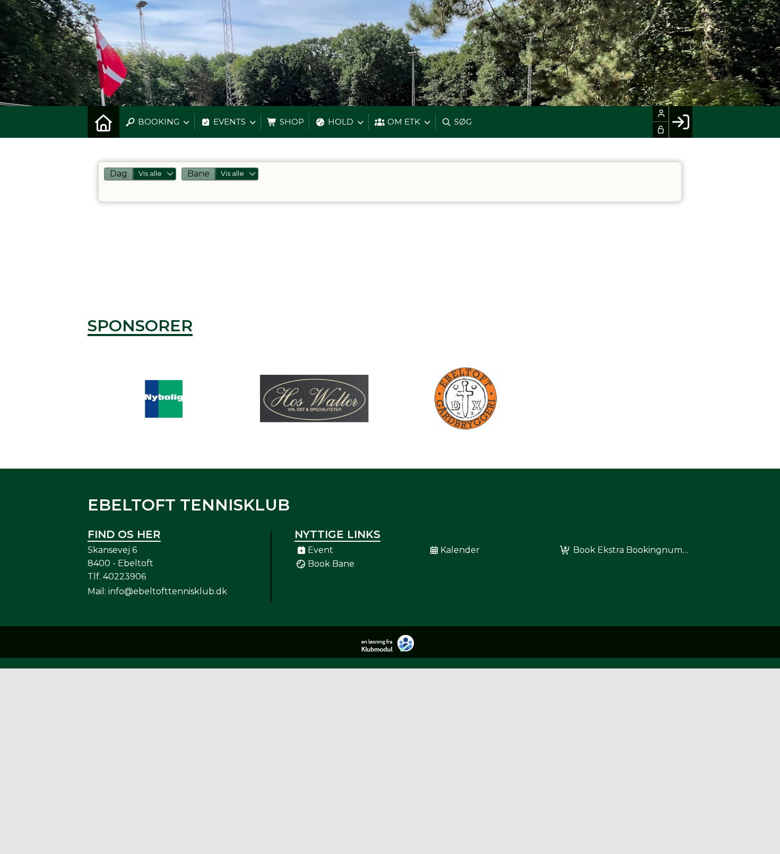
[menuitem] (103, 122)
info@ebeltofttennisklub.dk (167, 591)
